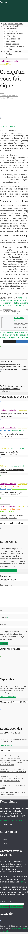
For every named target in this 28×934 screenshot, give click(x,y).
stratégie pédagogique (9, 337)
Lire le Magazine (6, 745)
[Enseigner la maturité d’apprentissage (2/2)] (5, 445)
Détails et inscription (8, 697)
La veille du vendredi (12, 51)
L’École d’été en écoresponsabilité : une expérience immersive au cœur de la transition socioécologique (11, 311)
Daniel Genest (8, 98)
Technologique (12, 44)
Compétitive (11, 28)
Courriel (4, 617)
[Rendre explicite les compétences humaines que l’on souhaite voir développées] (5, 407)
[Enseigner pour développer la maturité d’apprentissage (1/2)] (5, 463)
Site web (3, 624)
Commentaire (6, 585)
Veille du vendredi (18, 430)
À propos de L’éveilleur (13, 23)
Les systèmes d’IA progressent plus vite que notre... (12, 516)
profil (23, 882)
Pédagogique (11, 36)
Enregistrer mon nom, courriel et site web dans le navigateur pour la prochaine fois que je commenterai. (13, 635)
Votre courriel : (6, 901)
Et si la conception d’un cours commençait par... (12, 435)
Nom (3, 610)
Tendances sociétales (15, 46)
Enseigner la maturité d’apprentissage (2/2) (9, 453)
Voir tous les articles (8, 570)
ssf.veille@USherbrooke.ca (11, 820)
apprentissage (6, 332)
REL (10, 49)
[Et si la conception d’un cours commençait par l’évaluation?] (5, 425)
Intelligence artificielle (9, 61)
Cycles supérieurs (13, 31)
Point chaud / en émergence (13, 40)
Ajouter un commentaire (9, 96)
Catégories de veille (11, 26)
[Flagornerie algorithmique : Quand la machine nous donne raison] (5, 481)
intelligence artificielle (9, 335)
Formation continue (14, 33)
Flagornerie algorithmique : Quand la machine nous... (11, 493)
